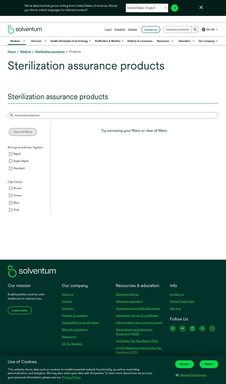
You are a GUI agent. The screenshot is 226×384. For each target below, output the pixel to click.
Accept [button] (184, 364)
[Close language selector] (201, 7)
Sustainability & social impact (80, 322)
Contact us (177, 294)
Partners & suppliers (75, 315)
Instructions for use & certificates (137, 315)
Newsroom (69, 336)
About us (67, 294)
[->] (174, 7)
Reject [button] (209, 364)
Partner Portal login (182, 301)
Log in (108, 29)
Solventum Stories (127, 294)
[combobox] (181, 29)
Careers (132, 29)
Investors (120, 29)
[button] (191, 375)
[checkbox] (10, 154)
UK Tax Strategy (72, 343)
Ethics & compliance (75, 329)
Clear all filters (22, 132)
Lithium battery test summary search (139, 322)
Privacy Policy (71, 377)
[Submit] (195, 29)
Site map (175, 308)
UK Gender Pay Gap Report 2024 (137, 341)
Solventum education (129, 301)
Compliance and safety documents (138, 308)
